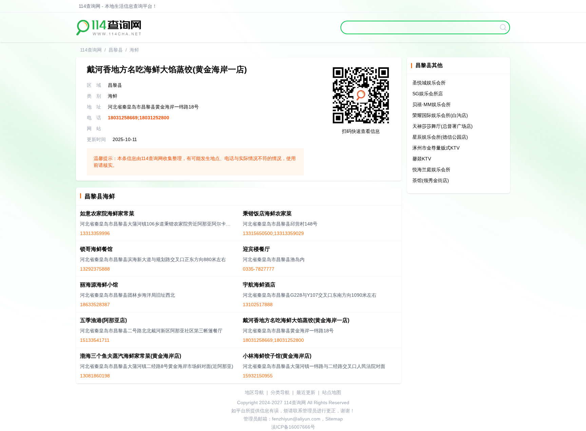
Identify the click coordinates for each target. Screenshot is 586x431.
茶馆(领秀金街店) (430, 180)
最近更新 (305, 392)
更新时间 (96, 139)
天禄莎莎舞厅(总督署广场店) (442, 126)
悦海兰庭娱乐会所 (431, 169)
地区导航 (254, 392)
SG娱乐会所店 (427, 93)
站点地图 (331, 392)
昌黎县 (116, 50)
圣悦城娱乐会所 (429, 82)
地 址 (94, 107)
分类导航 (280, 392)
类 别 (94, 96)
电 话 (94, 117)
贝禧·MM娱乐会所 (431, 104)
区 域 (94, 85)
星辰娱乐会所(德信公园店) (440, 137)
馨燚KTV (421, 158)
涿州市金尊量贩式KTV (436, 148)
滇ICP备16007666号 (293, 427)
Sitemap (334, 419)
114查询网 (91, 50)
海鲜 (134, 50)
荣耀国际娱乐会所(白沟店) (440, 115)
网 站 (94, 128)
